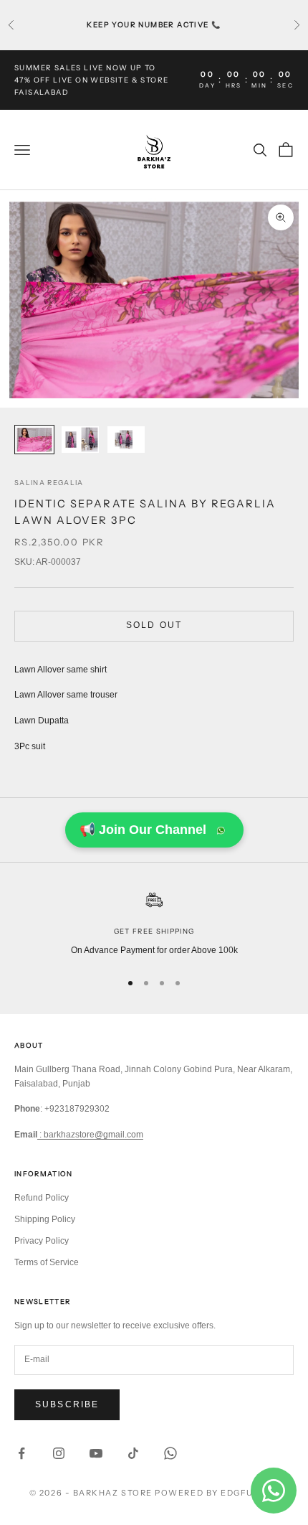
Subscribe (67, 1404)
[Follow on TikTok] (133, 1453)
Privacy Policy (41, 1241)
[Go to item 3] (126, 439)
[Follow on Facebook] (21, 1453)
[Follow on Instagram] (59, 1453)
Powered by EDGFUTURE (217, 1493)
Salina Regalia (49, 483)
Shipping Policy (44, 1219)
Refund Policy (41, 1198)
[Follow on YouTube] (96, 1453)
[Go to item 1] (34, 439)
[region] (154, 924)
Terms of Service (46, 1262)
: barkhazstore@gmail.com (90, 1135)
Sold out (154, 625)
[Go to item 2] (80, 439)
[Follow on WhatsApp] (170, 1453)
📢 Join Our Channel (143, 829)
